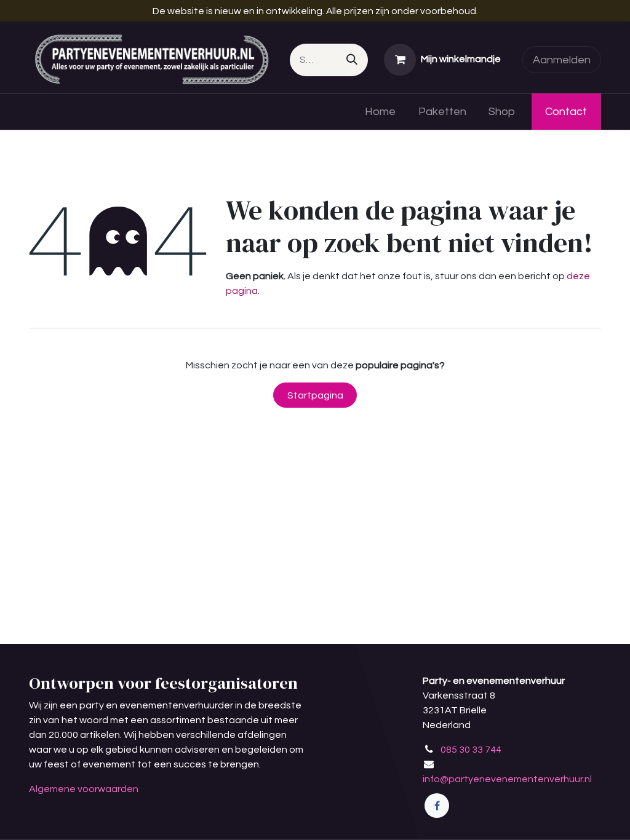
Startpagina (315, 395)
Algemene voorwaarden (83, 789)
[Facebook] (437, 805)
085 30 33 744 (471, 750)
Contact (566, 111)
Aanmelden (562, 60)
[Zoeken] (352, 60)
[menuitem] (380, 111)
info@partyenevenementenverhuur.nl (507, 779)
